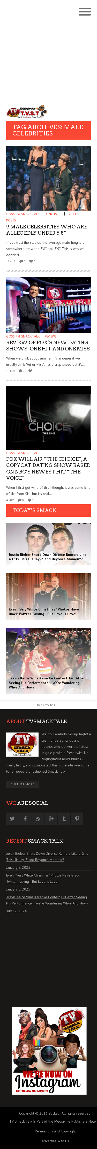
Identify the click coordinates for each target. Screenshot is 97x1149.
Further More (22, 784)
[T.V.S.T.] (27, 111)
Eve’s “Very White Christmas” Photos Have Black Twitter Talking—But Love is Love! (42, 878)
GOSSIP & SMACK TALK (23, 214)
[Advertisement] (48, 51)
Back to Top (46, 705)
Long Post (53, 214)
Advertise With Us (55, 1141)
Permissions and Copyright (55, 1131)
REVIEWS (50, 336)
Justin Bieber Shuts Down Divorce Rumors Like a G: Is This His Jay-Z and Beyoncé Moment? (47, 856)
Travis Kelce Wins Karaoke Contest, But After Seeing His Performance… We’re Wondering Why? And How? (47, 900)
